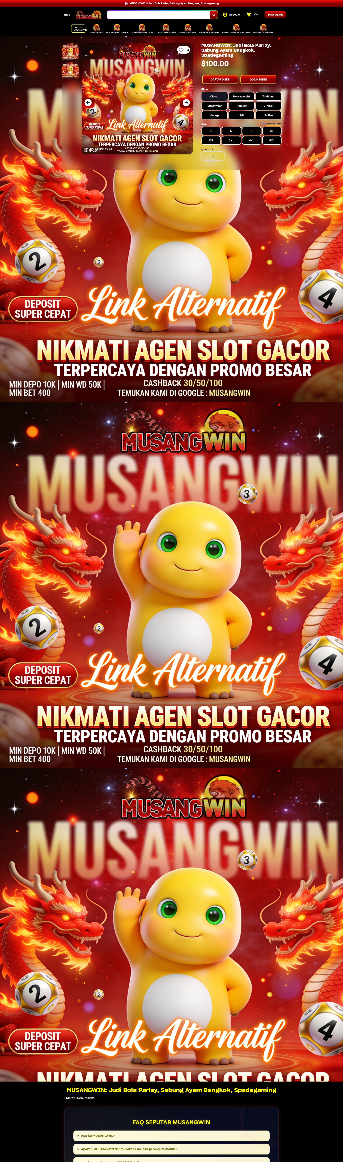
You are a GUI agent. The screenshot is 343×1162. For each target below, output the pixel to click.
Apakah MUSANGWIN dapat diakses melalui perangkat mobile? (129, 1149)
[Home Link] (88, 14)
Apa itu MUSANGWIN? (98, 1136)
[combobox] (158, 15)
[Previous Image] (88, 103)
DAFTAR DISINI (220, 79)
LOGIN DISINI (258, 79)
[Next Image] (186, 103)
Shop (67, 14)
